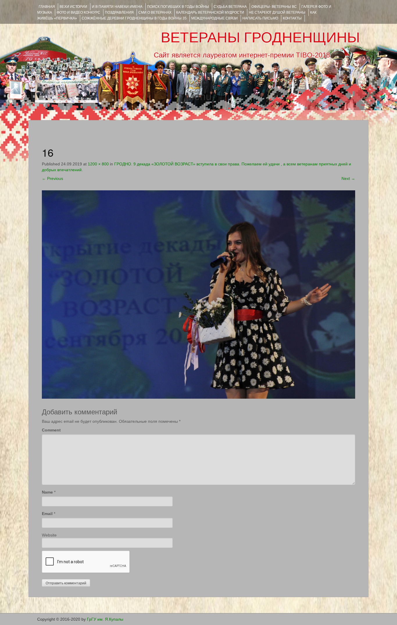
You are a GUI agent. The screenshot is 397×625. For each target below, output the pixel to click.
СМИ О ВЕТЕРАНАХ (154, 12)
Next (348, 178)
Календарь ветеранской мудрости (210, 12)
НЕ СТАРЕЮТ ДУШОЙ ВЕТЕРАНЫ (277, 12)
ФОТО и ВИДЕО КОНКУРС (78, 12)
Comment (51, 430)
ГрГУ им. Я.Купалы (105, 619)
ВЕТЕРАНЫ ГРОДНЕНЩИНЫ (260, 37)
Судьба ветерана (230, 7)
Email (47, 513)
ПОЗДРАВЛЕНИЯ (119, 12)
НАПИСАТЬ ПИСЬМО (260, 18)
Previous (52, 178)
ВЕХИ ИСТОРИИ (73, 7)
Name (47, 492)
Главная (47, 7)
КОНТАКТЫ (292, 18)
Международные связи (214, 18)
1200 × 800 (98, 164)
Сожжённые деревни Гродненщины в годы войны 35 (134, 18)
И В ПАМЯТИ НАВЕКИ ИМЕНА (117, 7)
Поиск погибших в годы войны (178, 7)
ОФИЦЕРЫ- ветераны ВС (274, 7)
